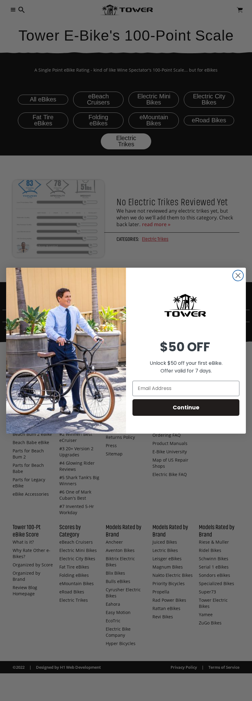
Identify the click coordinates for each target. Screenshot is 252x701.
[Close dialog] (238, 275)
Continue (186, 407)
